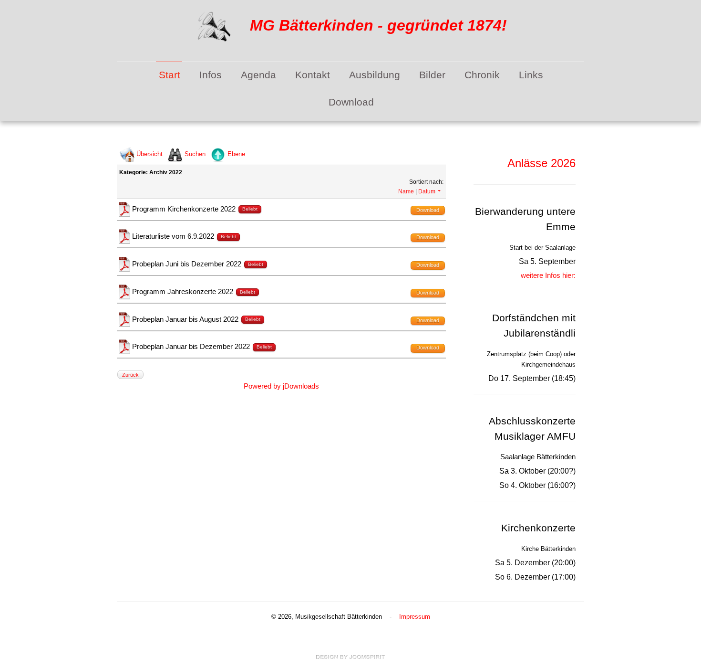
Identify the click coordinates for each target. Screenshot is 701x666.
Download (351, 102)
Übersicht (149, 154)
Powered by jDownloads (281, 386)
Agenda (258, 75)
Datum (426, 191)
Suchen (195, 154)
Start (169, 75)
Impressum (414, 616)
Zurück (130, 375)
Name (406, 191)
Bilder (432, 75)
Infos (210, 75)
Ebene (236, 154)
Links (531, 75)
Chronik (482, 75)
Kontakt (312, 75)
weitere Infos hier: (548, 275)
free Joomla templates (350, 657)
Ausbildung (374, 75)
